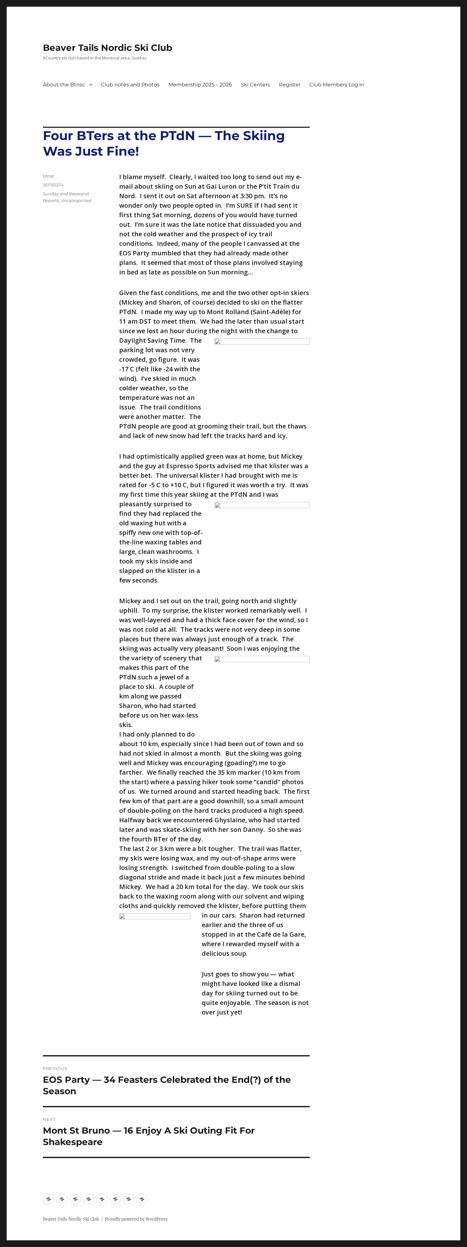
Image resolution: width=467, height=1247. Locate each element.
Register (290, 85)
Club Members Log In (336, 85)
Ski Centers (255, 85)
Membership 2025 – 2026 (200, 85)
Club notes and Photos (130, 85)
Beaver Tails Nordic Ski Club (107, 47)
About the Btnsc (64, 85)
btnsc (48, 176)
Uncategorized (76, 200)
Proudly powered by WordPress (136, 1219)
